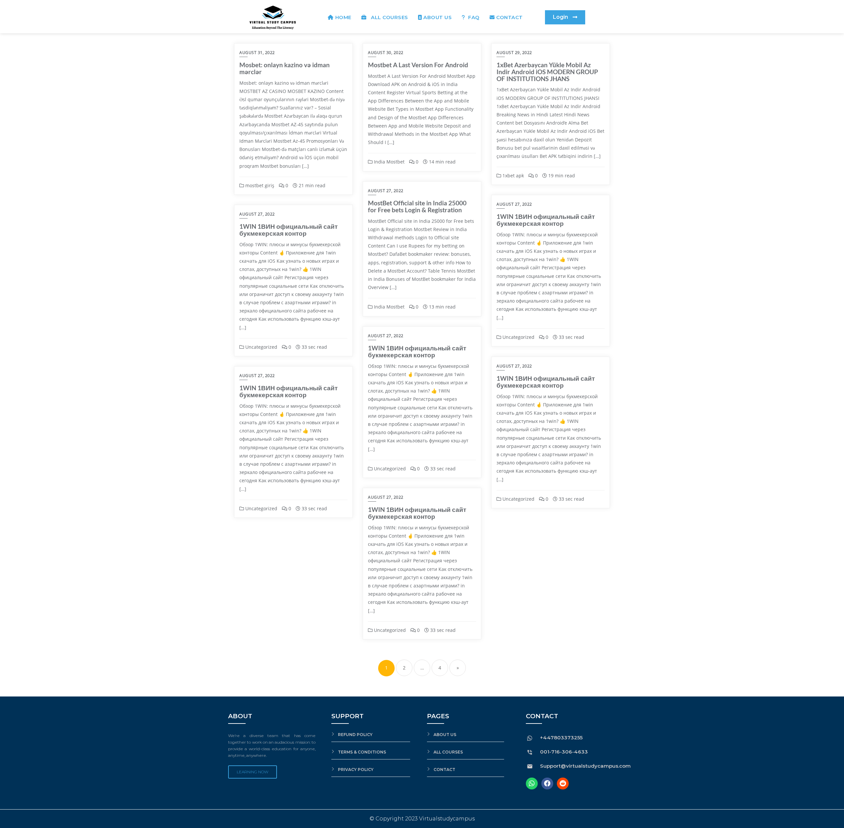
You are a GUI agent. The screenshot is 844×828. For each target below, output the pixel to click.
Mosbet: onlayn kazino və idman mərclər (284, 68)
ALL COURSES (388, 17)
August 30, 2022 (386, 52)
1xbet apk (512, 175)
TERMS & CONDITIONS (362, 752)
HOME (343, 17)
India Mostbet (389, 162)
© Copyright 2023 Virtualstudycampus (422, 818)
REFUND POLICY (355, 734)
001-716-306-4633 (564, 752)
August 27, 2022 (386, 190)
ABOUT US (437, 17)
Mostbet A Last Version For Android (418, 65)
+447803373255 (561, 737)
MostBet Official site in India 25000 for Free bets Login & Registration (417, 206)
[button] (565, 17)
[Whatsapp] (532, 783)
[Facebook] (547, 783)
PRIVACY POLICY (356, 769)
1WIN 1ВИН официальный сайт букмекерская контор (546, 220)
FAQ (473, 17)
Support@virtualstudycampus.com (585, 766)
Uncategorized (517, 337)
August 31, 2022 (257, 52)
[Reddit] (563, 783)
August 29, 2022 (514, 52)
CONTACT (509, 17)
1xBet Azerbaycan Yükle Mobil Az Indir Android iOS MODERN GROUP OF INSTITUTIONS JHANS (547, 71)
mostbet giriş (259, 185)
